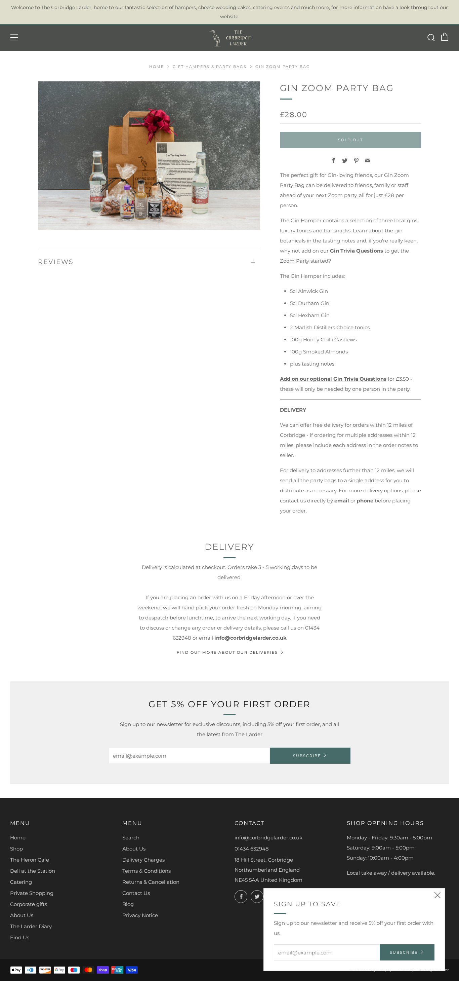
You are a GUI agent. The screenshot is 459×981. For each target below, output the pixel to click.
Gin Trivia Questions (356, 251)
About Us (21, 915)
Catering (21, 882)
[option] (149, 155)
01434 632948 (252, 848)
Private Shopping (31, 893)
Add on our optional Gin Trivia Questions (333, 379)
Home (156, 66)
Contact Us (136, 893)
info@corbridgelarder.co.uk (250, 638)
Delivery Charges (143, 860)
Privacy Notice (140, 915)
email (341, 500)
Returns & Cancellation (150, 882)
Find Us (19, 937)
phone (365, 500)
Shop (16, 848)
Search (130, 837)
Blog (128, 904)
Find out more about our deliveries (227, 652)
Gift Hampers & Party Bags (210, 66)
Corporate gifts (28, 904)
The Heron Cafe (29, 860)
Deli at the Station (32, 871)
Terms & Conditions (146, 871)
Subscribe (307, 755)
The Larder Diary (31, 926)
